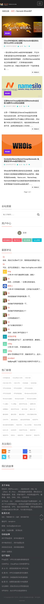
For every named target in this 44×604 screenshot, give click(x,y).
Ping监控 (5, 559)
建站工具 (32, 409)
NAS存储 (33, 383)
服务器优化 (14, 419)
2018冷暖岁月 (19, 538)
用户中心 (17, 240)
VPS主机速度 (7, 393)
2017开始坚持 (7, 538)
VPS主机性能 (7, 388)
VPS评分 (5, 590)
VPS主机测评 (18, 388)
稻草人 (10, 286)
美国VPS (5, 435)
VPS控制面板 (18, 393)
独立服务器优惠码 (8, 425)
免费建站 (5, 409)
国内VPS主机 (15, 409)
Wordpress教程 (31, 399)
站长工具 (5, 430)
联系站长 (19, 530)
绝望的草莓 (12, 336)
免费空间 (5, 577)
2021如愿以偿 (19, 542)
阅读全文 (36, 72)
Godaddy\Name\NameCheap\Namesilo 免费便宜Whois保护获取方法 (21, 160)
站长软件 (13, 430)
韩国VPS (20, 435)
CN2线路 (25, 383)
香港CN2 (28, 435)
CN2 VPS (17, 383)
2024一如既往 (7, 551)
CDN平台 (5, 564)
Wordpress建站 (7, 399)
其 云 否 (5, 568)
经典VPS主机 (23, 430)
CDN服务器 (6, 378)
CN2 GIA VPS (7, 383)
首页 (13, 11)
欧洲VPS (35, 419)
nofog (10, 343)
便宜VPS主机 (23, 404)
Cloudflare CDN (17, 378)
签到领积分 (7, 240)
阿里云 (13, 435)
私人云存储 (28, 425)
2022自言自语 (7, 547)
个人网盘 (13, 404)
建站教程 (5, 414)
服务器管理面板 (25, 419)
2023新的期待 (19, 547)
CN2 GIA (28, 378)
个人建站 (5, 404)
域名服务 (7, 33)
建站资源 (21, 414)
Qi (22, 46)
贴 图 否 (5, 581)
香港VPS (36, 435)
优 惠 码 (5, 573)
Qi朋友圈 (10, 530)
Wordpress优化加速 (30, 393)
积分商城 (27, 240)
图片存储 (24, 409)
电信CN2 (19, 425)
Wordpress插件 (19, 399)
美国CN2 (32, 430)
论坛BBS (37, 240)
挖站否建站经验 (32, 414)
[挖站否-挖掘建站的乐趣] (13, 4)
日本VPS (5, 419)
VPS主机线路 (28, 388)
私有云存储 (37, 425)
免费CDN (33, 404)
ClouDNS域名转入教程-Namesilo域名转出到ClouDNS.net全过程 (21, 42)
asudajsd (11, 358)
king (9, 271)
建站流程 (13, 414)
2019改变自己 (7, 542)
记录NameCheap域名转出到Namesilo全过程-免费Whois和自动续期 (21, 102)
